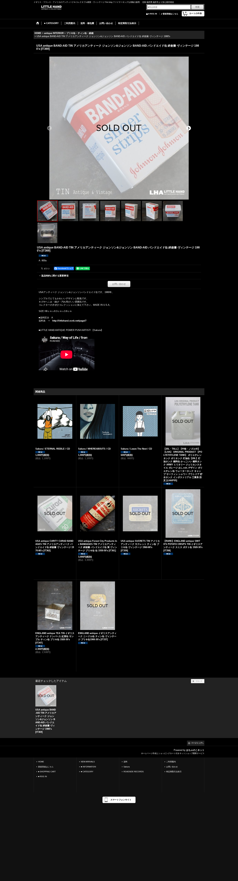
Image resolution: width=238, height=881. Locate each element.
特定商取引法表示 (174, 772)
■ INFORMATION (88, 767)
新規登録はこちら (170, 14)
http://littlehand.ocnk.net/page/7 (69, 320)
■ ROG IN (152, 14)
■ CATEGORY (87, 772)
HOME (41, 762)
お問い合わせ (119, 284)
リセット (198, 681)
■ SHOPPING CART (47, 772)
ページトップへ (197, 743)
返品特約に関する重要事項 (54, 275)
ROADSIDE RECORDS (134, 772)
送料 (125, 762)
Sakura (127, 767)
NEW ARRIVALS (88, 762)
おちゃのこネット (195, 750)
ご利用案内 (171, 762)
